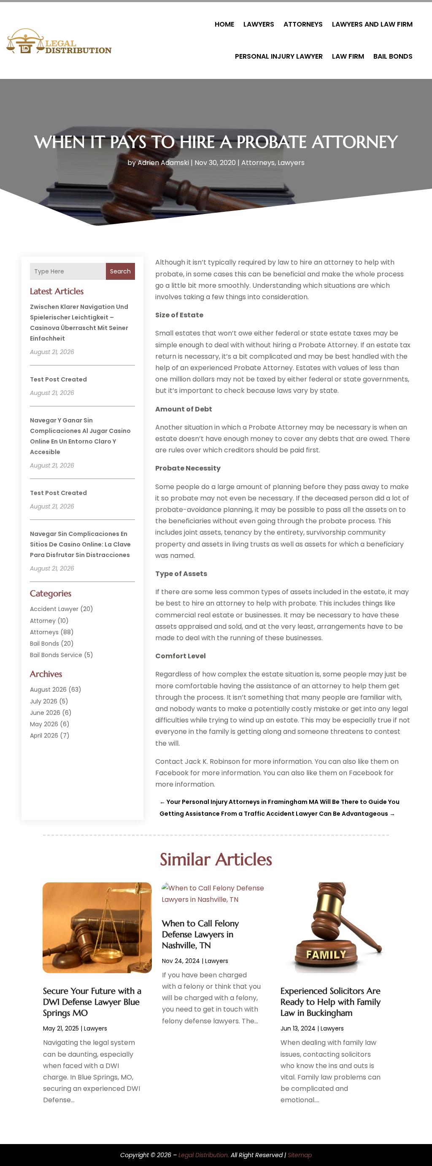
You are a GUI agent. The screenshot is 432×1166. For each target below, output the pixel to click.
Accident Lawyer (54, 609)
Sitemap (300, 1155)
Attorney (43, 621)
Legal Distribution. (203, 1155)
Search (120, 271)
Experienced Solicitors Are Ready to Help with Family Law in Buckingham (331, 1002)
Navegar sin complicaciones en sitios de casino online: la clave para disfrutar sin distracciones (80, 544)
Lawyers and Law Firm (372, 24)
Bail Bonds (393, 56)
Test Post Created (58, 379)
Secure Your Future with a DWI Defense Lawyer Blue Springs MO (92, 1002)
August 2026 (48, 689)
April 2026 (44, 735)
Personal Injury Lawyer (279, 56)
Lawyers (258, 24)
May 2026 (44, 724)
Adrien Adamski (163, 163)
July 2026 (43, 701)
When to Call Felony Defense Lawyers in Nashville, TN (200, 934)
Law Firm (348, 56)
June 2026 (45, 713)
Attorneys (303, 24)
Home (224, 24)
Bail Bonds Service (56, 655)
